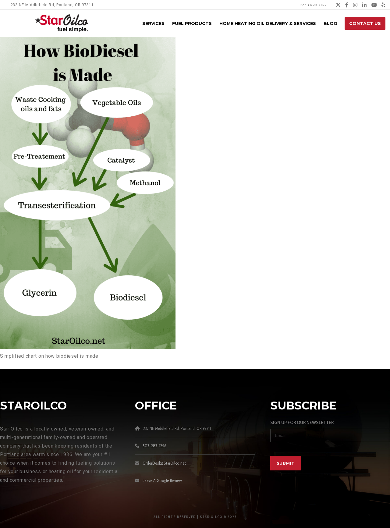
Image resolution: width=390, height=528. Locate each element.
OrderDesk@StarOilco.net (164, 463)
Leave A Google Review (162, 480)
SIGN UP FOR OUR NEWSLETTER (302, 422)
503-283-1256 (154, 445)
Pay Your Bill (313, 5)
